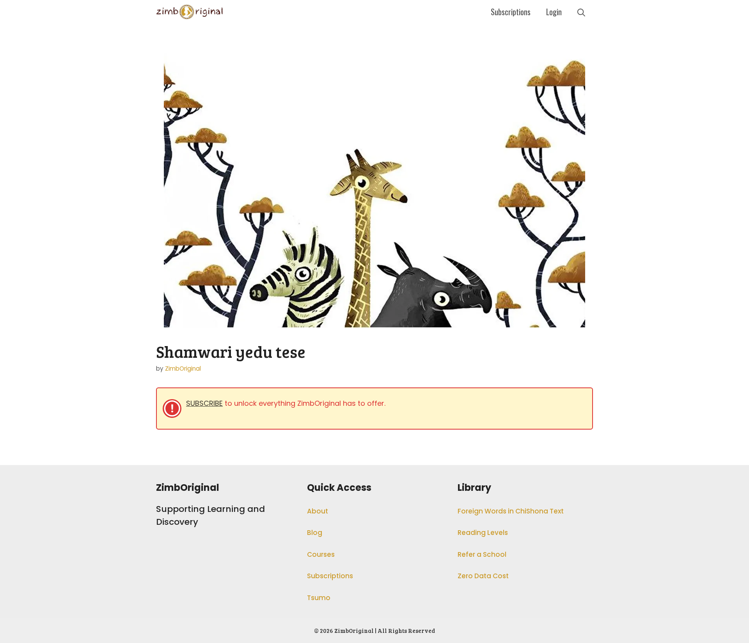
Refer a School (482, 554)
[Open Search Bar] (581, 11)
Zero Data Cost (483, 576)
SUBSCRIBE (204, 403)
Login (554, 12)
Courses (321, 554)
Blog (314, 532)
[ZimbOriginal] (190, 11)
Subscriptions (511, 12)
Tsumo (318, 597)
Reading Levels (483, 532)
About (317, 511)
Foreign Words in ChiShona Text (511, 511)
